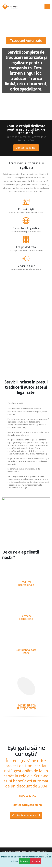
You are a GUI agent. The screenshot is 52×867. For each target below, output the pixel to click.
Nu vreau (36, 861)
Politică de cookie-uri (37, 851)
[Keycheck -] (10, 6)
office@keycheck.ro (27, 805)
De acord (24, 861)
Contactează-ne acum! (26, 815)
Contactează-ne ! (26, 147)
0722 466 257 (27, 796)
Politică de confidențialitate (14, 851)
